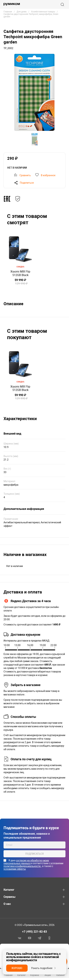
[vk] (20, 937)
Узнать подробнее (41, 968)
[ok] (49, 937)
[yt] (29, 937)
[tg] (39, 937)
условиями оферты (15, 869)
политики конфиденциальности (22, 866)
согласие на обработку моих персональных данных (26, 862)
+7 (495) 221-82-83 (34, 931)
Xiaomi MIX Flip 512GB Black (20, 273)
